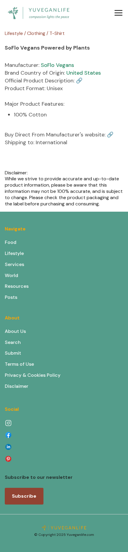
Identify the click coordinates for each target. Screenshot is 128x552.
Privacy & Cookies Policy (32, 375)
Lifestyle (14, 253)
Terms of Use (19, 364)
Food (10, 242)
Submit (13, 353)
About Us (15, 331)
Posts (11, 297)
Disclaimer (16, 386)
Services (14, 264)
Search (13, 342)
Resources (17, 286)
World (11, 275)
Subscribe (24, 496)
